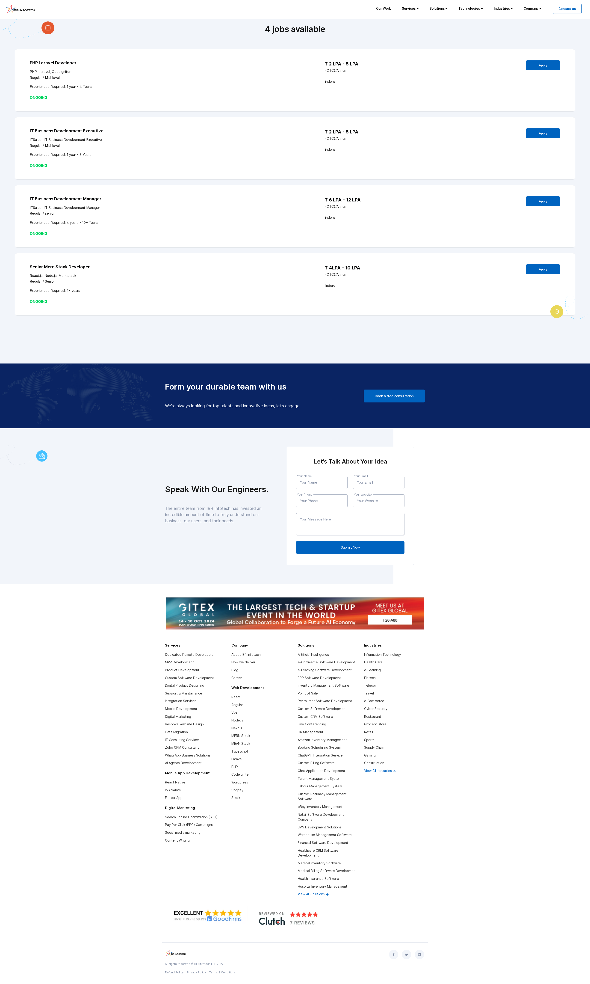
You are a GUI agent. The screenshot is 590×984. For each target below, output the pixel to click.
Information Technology (382, 654)
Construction (374, 763)
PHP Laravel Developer (53, 62)
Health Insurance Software (318, 879)
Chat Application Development (321, 771)
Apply (543, 65)
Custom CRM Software (315, 716)
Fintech (370, 678)
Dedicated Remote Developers (189, 654)
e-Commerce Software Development (326, 662)
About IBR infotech (246, 654)
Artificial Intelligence (313, 654)
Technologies (469, 8)
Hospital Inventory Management (322, 886)
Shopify (237, 790)
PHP (234, 767)
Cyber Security (375, 709)
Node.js (237, 720)
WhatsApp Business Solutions (187, 755)
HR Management (310, 732)
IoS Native (173, 790)
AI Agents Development (183, 763)
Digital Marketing (178, 716)
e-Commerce (374, 701)
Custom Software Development (189, 678)
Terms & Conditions (222, 972)
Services (409, 8)
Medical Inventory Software (319, 863)
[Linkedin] (419, 954)
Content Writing (177, 840)
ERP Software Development (319, 678)
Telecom (371, 685)
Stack (235, 798)
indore (330, 81)
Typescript (239, 751)
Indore (330, 285)
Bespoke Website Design (184, 724)
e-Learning (372, 670)
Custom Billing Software (316, 763)
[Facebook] (393, 954)
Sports (369, 740)
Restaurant (372, 716)
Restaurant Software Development (325, 701)
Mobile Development (181, 709)
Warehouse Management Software (325, 835)
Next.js (236, 728)
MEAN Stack (240, 743)
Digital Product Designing (184, 685)
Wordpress (239, 782)
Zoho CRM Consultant (182, 747)
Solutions (437, 8)
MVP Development (179, 662)
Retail (368, 732)
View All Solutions (312, 894)
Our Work (383, 8)
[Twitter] (406, 954)
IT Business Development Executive (66, 130)
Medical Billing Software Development (327, 871)
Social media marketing (183, 832)
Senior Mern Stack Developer (60, 266)
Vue (234, 712)
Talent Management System (319, 778)
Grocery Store (375, 724)
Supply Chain (374, 747)
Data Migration (176, 732)
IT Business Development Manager (65, 198)
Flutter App (174, 798)
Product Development (182, 670)
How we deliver (243, 662)
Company (531, 8)
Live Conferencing (312, 724)
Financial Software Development (323, 843)
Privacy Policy (196, 972)
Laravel (236, 759)
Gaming (370, 755)
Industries (502, 8)
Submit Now (350, 547)
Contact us (567, 9)
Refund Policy (174, 972)
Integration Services (180, 701)
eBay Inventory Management (320, 807)
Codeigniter (240, 774)
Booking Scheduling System (319, 747)
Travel (369, 693)
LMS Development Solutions (319, 827)
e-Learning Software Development (325, 670)
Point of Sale (308, 693)
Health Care (373, 662)
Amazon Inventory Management (322, 740)
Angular (237, 705)
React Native (175, 782)
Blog (234, 670)
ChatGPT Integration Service (320, 755)
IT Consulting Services (182, 740)
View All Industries (378, 771)
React (236, 697)
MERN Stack (240, 736)
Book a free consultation (394, 396)
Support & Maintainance (183, 693)
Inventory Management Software (323, 685)
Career (236, 678)
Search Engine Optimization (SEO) (191, 817)
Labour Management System (320, 786)
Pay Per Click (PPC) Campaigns (189, 825)
